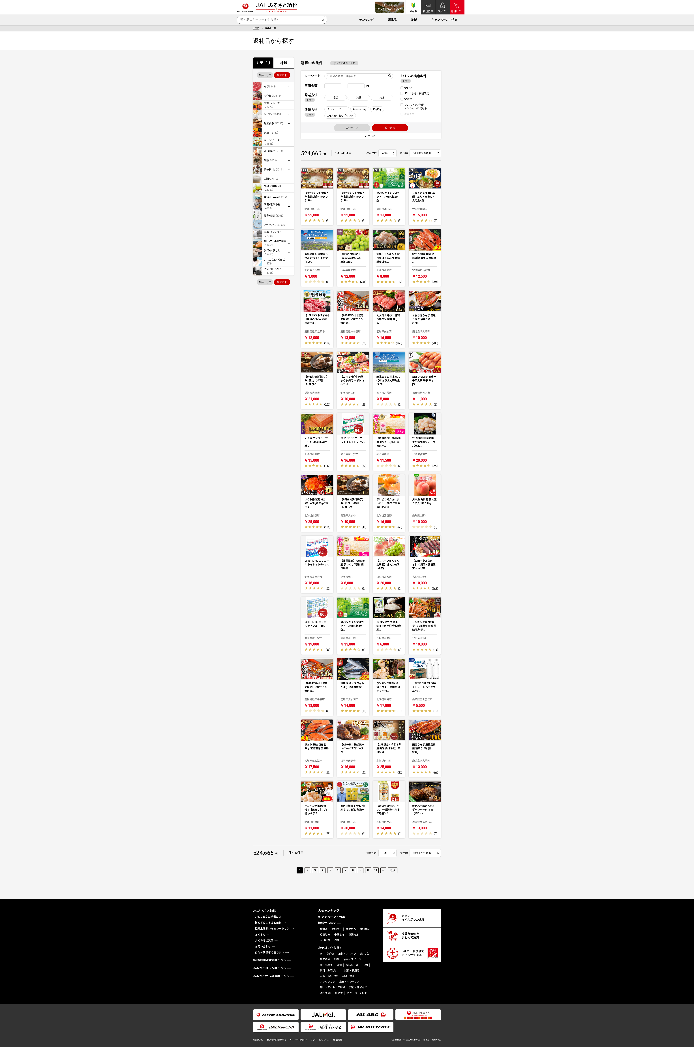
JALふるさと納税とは (268, 916)
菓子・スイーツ (352, 959)
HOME (256, 28)
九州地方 (325, 940)
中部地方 (365, 929)
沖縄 (336, 940)
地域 (414, 20)
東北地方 (337, 929)
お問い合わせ (263, 946)
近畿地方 (325, 934)
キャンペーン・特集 (444, 20)
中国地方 (339, 934)
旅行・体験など (358, 987)
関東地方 (351, 929)
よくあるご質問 (264, 940)
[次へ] (383, 870)
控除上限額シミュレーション (272, 928)
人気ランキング (328, 911)
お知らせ (260, 934)
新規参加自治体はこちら (269, 960)
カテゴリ (263, 63)
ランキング (366, 20)
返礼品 (392, 20)
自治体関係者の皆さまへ (269, 952)
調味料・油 (352, 964)
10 (368, 870)
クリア (310, 100)
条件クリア (265, 75)
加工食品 (325, 959)
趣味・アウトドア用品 (332, 987)
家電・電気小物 (329, 976)
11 (375, 870)
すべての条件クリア (344, 63)
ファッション (327, 981)
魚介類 (330, 953)
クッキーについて (319, 1040)
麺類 (339, 964)
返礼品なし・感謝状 (331, 993)
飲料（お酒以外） (330, 970)
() (327, 220)
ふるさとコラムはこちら (269, 968)
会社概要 (337, 1040)
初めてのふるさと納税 (268, 922)
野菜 (336, 959)
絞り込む (282, 75)
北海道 (323, 929)
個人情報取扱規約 (275, 1040)
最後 (392, 870)
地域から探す (327, 923)
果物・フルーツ (347, 953)
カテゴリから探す (330, 948)
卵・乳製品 (326, 964)
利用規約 (257, 1040)
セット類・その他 (357, 993)
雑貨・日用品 (351, 970)
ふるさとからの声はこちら (271, 976)
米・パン (365, 953)
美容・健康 (348, 976)
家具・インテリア (349, 981)
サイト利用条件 (297, 1040)
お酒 (365, 964)
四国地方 (353, 934)
